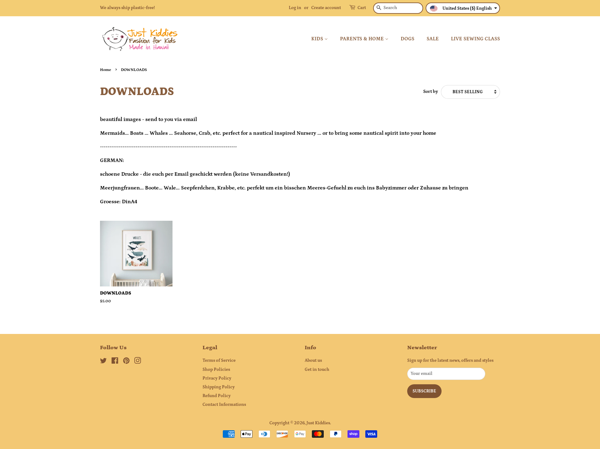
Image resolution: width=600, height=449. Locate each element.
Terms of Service (219, 360)
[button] (463, 8)
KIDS (317, 39)
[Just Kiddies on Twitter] (103, 362)
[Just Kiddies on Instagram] (137, 362)
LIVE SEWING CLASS (475, 39)
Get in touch (317, 369)
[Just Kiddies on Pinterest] (126, 362)
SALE (433, 39)
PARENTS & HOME (362, 39)
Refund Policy (216, 395)
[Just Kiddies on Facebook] (114, 362)
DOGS (407, 39)
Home (105, 70)
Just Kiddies (318, 423)
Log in (295, 7)
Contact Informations (224, 404)
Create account (326, 7)
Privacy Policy (216, 378)
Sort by (430, 91)
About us (313, 360)
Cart (362, 7)
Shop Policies (216, 369)
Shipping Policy (218, 387)
